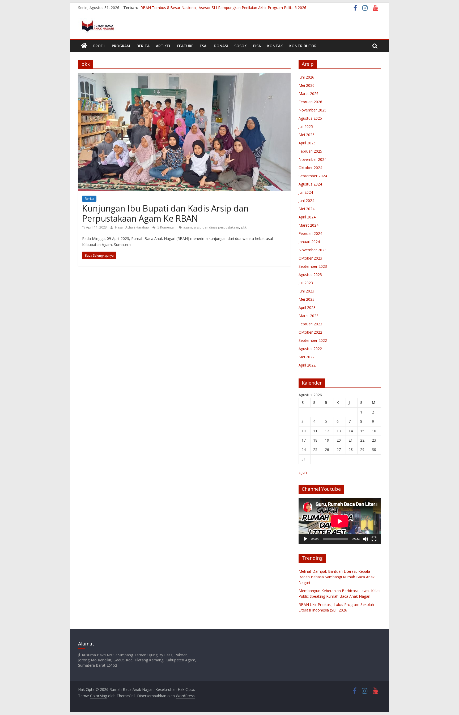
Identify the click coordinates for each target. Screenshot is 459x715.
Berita (143, 45)
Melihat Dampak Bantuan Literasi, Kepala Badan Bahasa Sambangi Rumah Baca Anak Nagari (337, 577)
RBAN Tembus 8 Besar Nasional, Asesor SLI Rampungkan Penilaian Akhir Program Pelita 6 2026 (223, 7)
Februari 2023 (310, 323)
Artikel (163, 45)
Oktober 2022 (310, 332)
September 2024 (313, 175)
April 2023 (307, 307)
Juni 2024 (306, 200)
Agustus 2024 (310, 184)
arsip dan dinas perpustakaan (216, 227)
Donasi (221, 45)
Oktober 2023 (310, 258)
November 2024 (312, 159)
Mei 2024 (306, 208)
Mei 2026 (306, 85)
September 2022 (313, 340)
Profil (99, 45)
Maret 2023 (308, 315)
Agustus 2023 (310, 274)
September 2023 (313, 266)
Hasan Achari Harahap (132, 227)
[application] (340, 521)
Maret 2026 (308, 93)
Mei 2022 (306, 356)
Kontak (275, 45)
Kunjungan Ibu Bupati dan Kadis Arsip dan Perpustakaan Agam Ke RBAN (165, 213)
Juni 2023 (306, 291)
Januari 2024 (309, 241)
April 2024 (307, 216)
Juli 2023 (306, 282)
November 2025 (312, 110)
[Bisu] (365, 539)
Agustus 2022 (310, 348)
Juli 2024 (306, 192)
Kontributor (303, 45)
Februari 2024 (310, 233)
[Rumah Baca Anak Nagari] (84, 45)
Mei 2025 (306, 134)
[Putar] (305, 539)
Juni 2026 (306, 77)
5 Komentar (166, 227)
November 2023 (312, 249)
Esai (203, 45)
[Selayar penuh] (374, 539)
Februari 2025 (310, 151)
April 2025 (307, 142)
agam (187, 227)
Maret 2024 (308, 225)
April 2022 (307, 365)
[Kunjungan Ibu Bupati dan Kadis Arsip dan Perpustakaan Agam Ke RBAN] (184, 76)
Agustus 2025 (310, 118)
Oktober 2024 (310, 167)
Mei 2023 (306, 299)
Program (121, 45)
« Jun (303, 472)
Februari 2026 (310, 101)
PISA (257, 45)
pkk (243, 227)
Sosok (240, 45)
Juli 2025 (306, 126)
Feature (185, 45)
